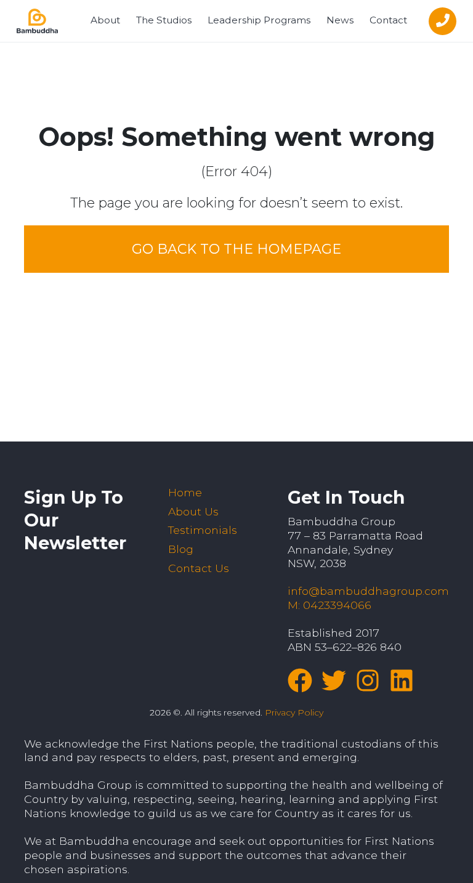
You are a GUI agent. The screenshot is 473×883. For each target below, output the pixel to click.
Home (185, 492)
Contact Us (198, 568)
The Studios (164, 20)
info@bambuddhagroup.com (368, 590)
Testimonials (202, 529)
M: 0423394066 (329, 605)
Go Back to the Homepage (236, 249)
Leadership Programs (259, 20)
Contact (388, 20)
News (340, 20)
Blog (180, 548)
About (105, 20)
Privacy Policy (294, 712)
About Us (193, 511)
